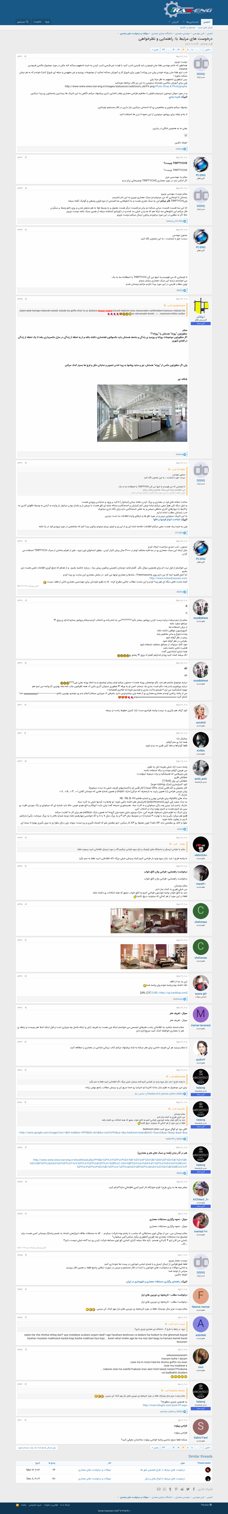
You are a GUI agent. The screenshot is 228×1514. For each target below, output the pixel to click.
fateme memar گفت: (174, 1391)
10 (192, 50)
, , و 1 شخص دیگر (159, 1094)
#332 (20, 157)
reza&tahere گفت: (176, 306)
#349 (19, 1042)
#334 (20, 230)
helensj (200, 1088)
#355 (20, 1255)
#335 (20, 299)
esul (200, 1367)
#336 (20, 463)
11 (187, 50)
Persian (205, 1505)
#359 (19, 1384)
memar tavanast (200, 1025)
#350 (19, 1070)
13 (178, 50)
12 (183, 50)
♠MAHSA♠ (201, 855)
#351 (19, 1102)
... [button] (197, 50)
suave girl (200, 994)
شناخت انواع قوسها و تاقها (166, 520)
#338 (20, 600)
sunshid (200, 723)
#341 (19, 733)
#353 (20, 1182)
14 (174, 50)
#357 (20, 1317)
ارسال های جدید (205, 27)
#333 (20, 188)
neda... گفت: (179, 844)
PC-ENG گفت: (178, 470)
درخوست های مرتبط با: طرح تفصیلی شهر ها (162, 1470)
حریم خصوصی (35, 1505)
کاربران (175, 22)
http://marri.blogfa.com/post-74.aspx (165, 1405)
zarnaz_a (205, 44)
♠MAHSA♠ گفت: (177, 1077)
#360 (19, 1420)
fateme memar (201, 1307)
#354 (20, 1214)
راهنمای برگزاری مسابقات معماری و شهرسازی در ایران (153, 1282)
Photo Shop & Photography (171, 86)
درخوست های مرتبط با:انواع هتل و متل (165, 1479)
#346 (19, 940)
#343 (20, 837)
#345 (20, 904)
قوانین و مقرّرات (51, 1505)
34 (163, 50)
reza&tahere (200, 618)
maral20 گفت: (178, 1109)
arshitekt (201, 1335)
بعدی (156, 50)
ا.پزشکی (201, 317)
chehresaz (201, 922)
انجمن (206, 22)
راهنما (23, 1505)
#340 (19, 705)
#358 (20, 1349)
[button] (183, 22)
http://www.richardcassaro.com (168, 578)
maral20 (200, 884)
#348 (20, 1007)
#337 (20, 541)
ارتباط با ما (65, 1505)
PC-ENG (200, 175)
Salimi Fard (200, 1438)
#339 (19, 663)
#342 (19, 761)
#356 (20, 1289)
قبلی (207, 50)
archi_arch (201, 779)
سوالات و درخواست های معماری (94, 1470)
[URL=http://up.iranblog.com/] (169, 993)
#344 (19, 866)
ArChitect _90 (200, 1200)
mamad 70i (200, 1232)
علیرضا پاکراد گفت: (176, 1324)
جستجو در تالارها (187, 27)
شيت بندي (174, 97)
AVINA (201, 751)
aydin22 (200, 1060)
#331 (19, 56)
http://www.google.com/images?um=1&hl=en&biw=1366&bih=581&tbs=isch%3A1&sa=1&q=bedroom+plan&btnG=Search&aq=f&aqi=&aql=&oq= (102, 1133)
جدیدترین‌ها (192, 22)
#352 (20, 1147)
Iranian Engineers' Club (114, 1511)
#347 (19, 976)
